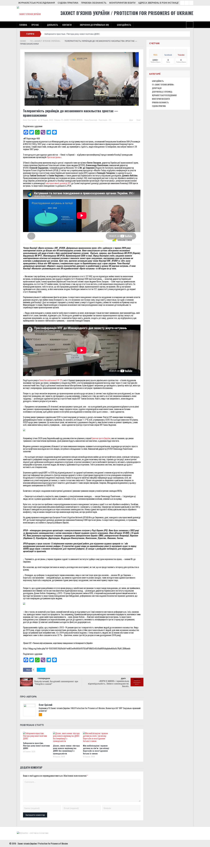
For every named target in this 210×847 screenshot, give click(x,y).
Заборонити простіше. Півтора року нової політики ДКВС (72, 34)
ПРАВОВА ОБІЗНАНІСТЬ (93, 3)
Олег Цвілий (32, 120)
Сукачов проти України (100, 438)
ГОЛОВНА (23, 24)
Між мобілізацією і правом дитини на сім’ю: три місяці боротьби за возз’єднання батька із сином (96, 749)
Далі (123, 678)
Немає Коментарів (90, 120)
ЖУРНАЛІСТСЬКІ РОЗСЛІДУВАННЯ (36, 3)
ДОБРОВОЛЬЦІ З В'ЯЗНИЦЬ (162, 91)
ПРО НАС (35, 24)
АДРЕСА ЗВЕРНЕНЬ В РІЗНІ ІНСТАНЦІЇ (158, 3)
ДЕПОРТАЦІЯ (156, 88)
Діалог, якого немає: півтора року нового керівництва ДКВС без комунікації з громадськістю (66, 749)
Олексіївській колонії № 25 (50, 380)
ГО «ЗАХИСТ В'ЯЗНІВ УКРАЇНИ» (72, 120)
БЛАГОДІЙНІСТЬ (124, 24)
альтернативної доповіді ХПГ (58, 183)
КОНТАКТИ (67, 24)
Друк (131, 120)
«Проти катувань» (53, 157)
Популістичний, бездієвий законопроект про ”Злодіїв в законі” (56, 682)
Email (138, 120)
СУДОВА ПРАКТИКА (68, 3)
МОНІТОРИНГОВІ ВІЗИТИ (122, 3)
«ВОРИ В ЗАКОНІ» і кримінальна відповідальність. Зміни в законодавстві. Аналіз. (108, 683)
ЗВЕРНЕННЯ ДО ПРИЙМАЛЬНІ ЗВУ (94, 24)
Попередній (44, 678)
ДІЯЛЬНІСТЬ (52, 24)
